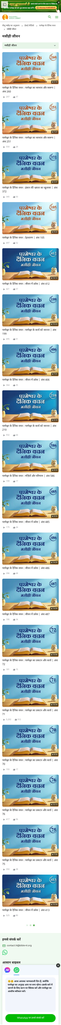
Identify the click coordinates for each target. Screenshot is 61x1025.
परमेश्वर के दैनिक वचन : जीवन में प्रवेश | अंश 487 (26, 614)
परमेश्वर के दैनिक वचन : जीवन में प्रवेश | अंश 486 (26, 568)
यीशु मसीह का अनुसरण (10, 25)
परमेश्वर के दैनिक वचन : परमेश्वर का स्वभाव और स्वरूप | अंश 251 (28, 139)
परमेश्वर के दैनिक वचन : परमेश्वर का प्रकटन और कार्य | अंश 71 (30, 712)
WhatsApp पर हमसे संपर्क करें (30, 1018)
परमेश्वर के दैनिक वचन (47, 25)
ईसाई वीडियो (29, 25)
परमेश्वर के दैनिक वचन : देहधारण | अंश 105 (23, 237)
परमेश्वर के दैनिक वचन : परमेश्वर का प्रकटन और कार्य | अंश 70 (30, 762)
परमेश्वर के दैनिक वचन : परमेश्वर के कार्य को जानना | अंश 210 (29, 428)
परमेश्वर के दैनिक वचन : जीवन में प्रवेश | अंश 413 (26, 910)
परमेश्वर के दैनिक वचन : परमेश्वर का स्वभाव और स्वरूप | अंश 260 (28, 89)
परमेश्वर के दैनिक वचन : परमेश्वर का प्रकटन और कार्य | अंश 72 (30, 662)
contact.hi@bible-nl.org (19, 945)
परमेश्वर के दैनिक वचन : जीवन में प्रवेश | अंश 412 (26, 284)
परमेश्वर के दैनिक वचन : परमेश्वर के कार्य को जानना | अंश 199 (29, 332)
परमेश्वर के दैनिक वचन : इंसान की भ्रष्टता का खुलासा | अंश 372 (29, 189)
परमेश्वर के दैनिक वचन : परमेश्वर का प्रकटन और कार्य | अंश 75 (30, 862)
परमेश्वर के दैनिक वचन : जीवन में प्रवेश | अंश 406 (26, 380)
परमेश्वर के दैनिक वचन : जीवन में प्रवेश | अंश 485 (26, 522)
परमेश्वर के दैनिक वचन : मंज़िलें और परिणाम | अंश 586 (28, 476)
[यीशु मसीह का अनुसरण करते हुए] (15, 17)
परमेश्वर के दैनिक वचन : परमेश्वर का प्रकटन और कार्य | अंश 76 (30, 812)
